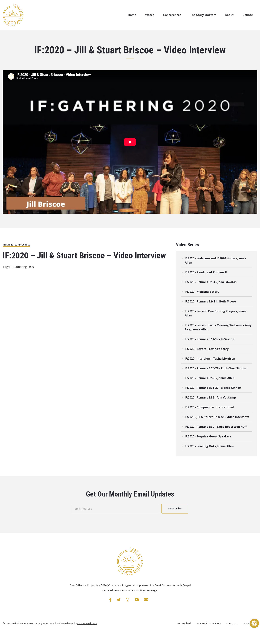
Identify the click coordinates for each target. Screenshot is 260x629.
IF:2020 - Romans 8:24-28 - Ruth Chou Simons (216, 368)
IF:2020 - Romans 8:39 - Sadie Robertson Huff (216, 427)
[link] (110, 599)
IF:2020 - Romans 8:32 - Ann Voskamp (210, 397)
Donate (247, 15)
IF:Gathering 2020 (22, 267)
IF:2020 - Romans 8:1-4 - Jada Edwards (210, 282)
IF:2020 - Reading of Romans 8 (206, 272)
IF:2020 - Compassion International (209, 407)
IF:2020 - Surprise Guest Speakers (208, 436)
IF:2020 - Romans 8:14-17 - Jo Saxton (209, 339)
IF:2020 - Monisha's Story (202, 292)
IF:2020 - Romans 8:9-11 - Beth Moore (210, 301)
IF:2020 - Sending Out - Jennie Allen (209, 446)
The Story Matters (203, 15)
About (229, 15)
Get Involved (184, 623)
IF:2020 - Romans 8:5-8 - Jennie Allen (210, 378)
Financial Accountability (209, 623)
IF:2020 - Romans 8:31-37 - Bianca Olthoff (213, 388)
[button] (254, 623)
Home (132, 15)
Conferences (172, 15)
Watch (149, 15)
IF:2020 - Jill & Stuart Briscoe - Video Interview (217, 417)
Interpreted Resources (16, 244)
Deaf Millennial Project (22, 623)
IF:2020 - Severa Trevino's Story (207, 349)
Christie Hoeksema (87, 623)
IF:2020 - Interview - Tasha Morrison (210, 358)
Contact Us (232, 623)
